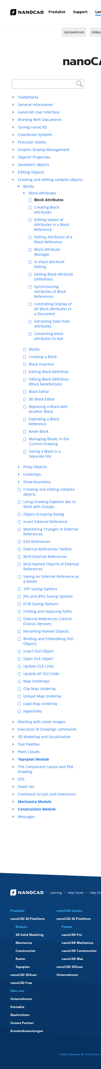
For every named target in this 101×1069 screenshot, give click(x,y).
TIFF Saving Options (40, 588)
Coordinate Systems (35, 134)
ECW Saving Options (40, 603)
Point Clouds (29, 751)
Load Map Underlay (40, 703)
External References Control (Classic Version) (47, 621)
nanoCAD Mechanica (77, 943)
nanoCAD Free (21, 983)
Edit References (37, 541)
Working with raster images (42, 721)
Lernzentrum (74, 32)
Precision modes (32, 142)
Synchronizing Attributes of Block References (50, 291)
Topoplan (23, 967)
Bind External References (45, 556)
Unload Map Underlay (42, 696)
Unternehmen (67, 975)
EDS (21, 779)
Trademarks (28, 97)
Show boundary (37, 481)
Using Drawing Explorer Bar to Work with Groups (49, 504)
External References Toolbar (47, 549)
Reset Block (38, 431)
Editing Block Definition (49, 371)
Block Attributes (42, 193)
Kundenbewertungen (26, 1031)
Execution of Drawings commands (47, 729)
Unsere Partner (22, 1023)
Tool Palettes (29, 744)
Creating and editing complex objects (50, 179)
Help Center (76, 892)
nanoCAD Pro (72, 934)
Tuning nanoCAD (32, 127)
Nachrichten (20, 1015)
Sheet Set (26, 786)
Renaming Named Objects (46, 631)
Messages (26, 816)
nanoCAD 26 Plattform (27, 918)
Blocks (28, 186)
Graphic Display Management (43, 149)
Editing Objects (31, 172)
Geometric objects (33, 164)
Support (80, 11)
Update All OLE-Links (41, 673)
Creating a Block (43, 356)
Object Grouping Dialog (43, 514)
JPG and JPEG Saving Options (48, 596)
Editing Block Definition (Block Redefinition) (49, 381)
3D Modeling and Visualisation (44, 736)
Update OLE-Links (38, 666)
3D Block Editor (42, 399)
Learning (56, 892)
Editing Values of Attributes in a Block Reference (51, 224)
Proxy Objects (35, 466)
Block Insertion (41, 364)
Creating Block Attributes (46, 210)
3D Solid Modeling (30, 934)
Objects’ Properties (34, 157)
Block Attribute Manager (47, 252)
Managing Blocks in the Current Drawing (49, 441)
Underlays (32, 474)
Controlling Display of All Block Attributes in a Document (52, 308)
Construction (25, 951)
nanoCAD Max (72, 959)
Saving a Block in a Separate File (45, 454)
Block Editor (39, 391)
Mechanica (24, 943)
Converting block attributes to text (48, 336)
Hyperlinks (32, 711)
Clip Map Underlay (39, 688)
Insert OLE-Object (38, 651)
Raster (20, 959)
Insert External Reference (45, 521)
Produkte (56, 11)
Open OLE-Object (38, 658)
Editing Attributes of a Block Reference (53, 239)
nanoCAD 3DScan (23, 975)
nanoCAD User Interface (39, 112)
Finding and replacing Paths (47, 611)
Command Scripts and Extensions (47, 794)
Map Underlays (36, 681)
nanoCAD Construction (79, 951)
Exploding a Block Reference (44, 421)
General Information (35, 104)
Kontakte (17, 1007)
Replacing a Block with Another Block (48, 409)
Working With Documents (40, 119)
